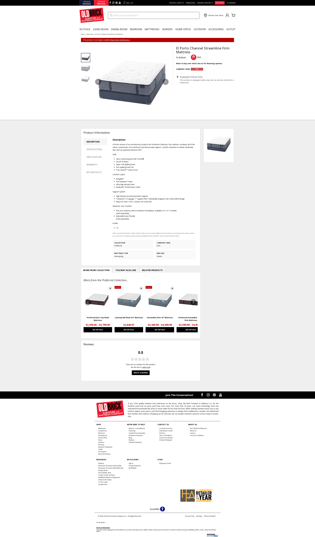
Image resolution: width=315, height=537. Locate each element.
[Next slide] (193, 302)
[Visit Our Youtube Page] (220, 395)
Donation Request (165, 440)
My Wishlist (132, 468)
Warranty (92, 164)
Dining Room (119, 29)
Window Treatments (105, 447)
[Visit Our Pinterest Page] (214, 395)
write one (146, 367)
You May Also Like (126, 270)
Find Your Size (94, 157)
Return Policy (94, 172)
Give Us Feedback (165, 435)
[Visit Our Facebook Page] (202, 395)
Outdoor (200, 29)
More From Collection (96, 270)
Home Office (183, 29)
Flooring (231, 3)
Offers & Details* (210, 516)
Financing (190, 3)
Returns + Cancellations (137, 428)
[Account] (227, 15)
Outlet (231, 29)
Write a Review (141, 372)
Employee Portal (165, 463)
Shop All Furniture (104, 454)
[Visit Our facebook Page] (110, 2)
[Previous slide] (88, 302)
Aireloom (182, 57)
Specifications (94, 149)
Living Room (100, 29)
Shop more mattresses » (120, 40)
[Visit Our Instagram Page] (208, 395)
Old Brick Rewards (135, 442)
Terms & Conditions (197, 435)
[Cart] (233, 15)
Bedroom (136, 29)
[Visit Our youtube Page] (119, 2)
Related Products (152, 270)
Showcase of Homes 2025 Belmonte (110, 468)
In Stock (220, 3)
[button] (213, 15)
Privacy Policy (190, 516)
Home (83, 34)
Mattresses (152, 29)
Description (93, 141)
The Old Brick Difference (198, 428)
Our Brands (101, 522)
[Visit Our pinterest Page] (116, 2)
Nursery (167, 29)
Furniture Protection (136, 435)
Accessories (216, 29)
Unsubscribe (102, 484)
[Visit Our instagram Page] (113, 2)
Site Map (199, 516)
